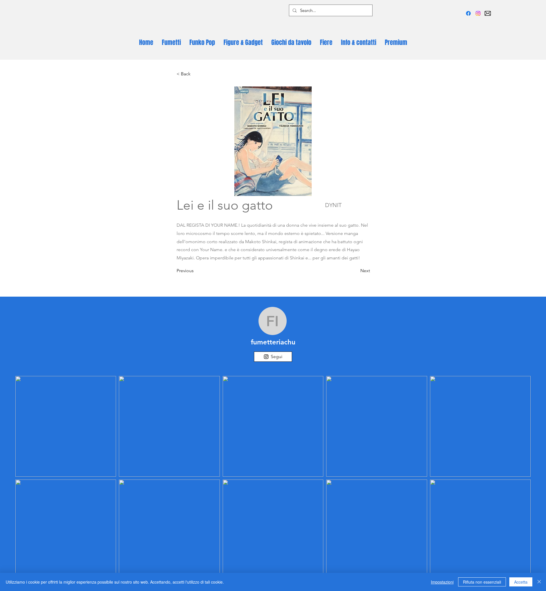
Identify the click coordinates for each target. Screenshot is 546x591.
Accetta (521, 582)
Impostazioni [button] (442, 582)
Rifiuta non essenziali (482, 582)
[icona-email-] (488, 13)
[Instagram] (478, 13)
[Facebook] (468, 13)
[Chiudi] (539, 581)
